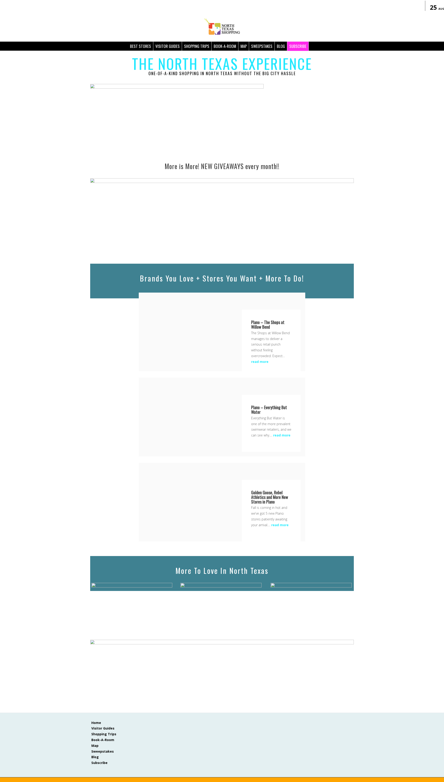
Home (96, 722)
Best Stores (140, 46)
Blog (95, 757)
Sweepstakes (261, 46)
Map (243, 46)
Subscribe (297, 46)
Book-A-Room (225, 46)
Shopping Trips (196, 46)
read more (259, 361)
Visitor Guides (167, 46)
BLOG (281, 46)
